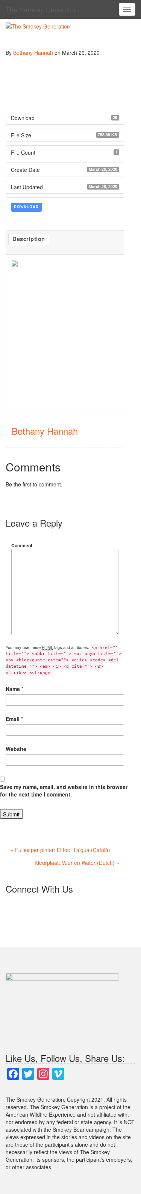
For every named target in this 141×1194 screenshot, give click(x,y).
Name (13, 689)
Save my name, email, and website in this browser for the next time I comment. (63, 790)
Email (13, 719)
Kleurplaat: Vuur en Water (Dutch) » (77, 862)
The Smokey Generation (42, 9)
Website (16, 749)
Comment (21, 545)
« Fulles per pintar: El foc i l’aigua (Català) (60, 850)
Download (26, 207)
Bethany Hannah (33, 52)
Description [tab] (28, 239)
